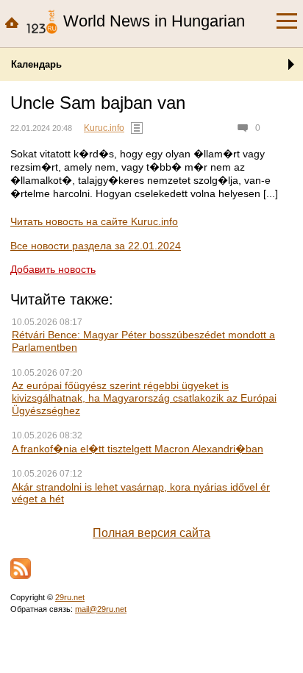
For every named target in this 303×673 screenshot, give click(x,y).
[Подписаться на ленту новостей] (20, 568)
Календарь (36, 64)
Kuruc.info (104, 128)
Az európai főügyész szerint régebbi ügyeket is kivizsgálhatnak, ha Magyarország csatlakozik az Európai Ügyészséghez (144, 398)
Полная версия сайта (151, 533)
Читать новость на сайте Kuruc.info (94, 221)
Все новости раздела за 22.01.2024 (95, 246)
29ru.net (70, 597)
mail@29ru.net (100, 609)
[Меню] (287, 21)
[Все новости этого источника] (137, 128)
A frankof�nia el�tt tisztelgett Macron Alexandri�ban (137, 449)
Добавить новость (53, 269)
